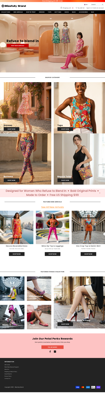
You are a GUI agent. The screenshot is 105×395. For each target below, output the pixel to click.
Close (99, 193)
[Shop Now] (25, 107)
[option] (52, 234)
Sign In (89, 8)
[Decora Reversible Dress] (16, 227)
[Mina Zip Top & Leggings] (52, 227)
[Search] (97, 4)
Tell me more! (52, 347)
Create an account (98, 8)
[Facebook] (50, 351)
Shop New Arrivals (17, 45)
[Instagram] (55, 351)
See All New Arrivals (52, 207)
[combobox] (96, 4)
